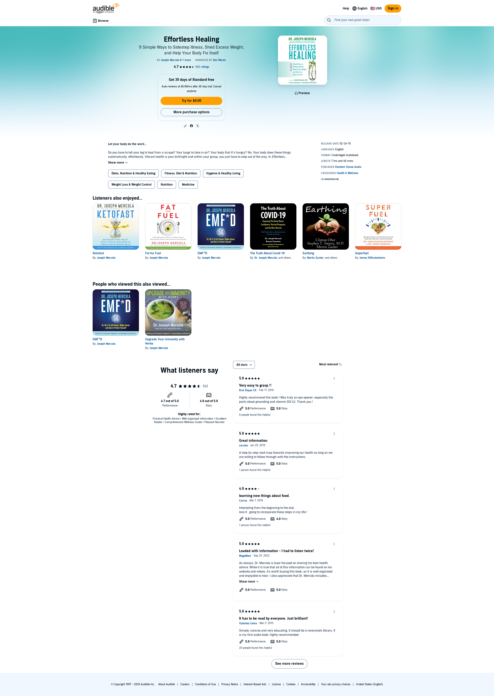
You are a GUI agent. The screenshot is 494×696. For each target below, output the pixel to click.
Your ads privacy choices (335, 684)
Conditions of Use (205, 684)
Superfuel (362, 253)
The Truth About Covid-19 (267, 253)
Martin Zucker (315, 257)
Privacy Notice (229, 684)
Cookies (290, 684)
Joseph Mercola (106, 257)
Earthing (308, 253)
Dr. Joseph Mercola (266, 257)
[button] (185, 126)
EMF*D (202, 253)
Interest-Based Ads (255, 684)
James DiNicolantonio (372, 257)
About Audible (166, 684)
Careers (184, 684)
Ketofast (98, 253)
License (276, 684)
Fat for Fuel (153, 253)
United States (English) (369, 684)
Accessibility (308, 684)
